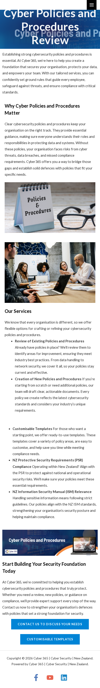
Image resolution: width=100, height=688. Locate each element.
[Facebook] (36, 677)
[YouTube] (50, 677)
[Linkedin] (63, 677)
